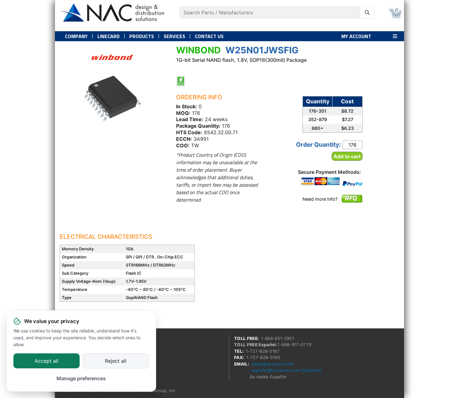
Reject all (115, 361)
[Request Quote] (352, 203)
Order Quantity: (318, 144)
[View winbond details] (112, 57)
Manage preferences (81, 378)
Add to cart (347, 156)
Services (174, 36)
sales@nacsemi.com (272, 363)
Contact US (209, 36)
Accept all (46, 361)
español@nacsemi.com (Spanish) (287, 370)
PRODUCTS (141, 36)
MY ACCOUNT (356, 36)
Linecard (108, 36)
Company (76, 36)
